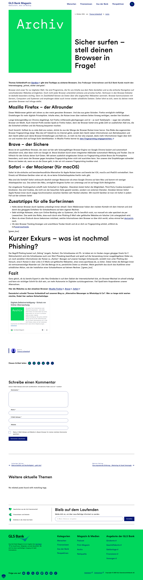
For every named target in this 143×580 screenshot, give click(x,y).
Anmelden (129, 519)
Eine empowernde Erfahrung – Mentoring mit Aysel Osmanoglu (112, 465)
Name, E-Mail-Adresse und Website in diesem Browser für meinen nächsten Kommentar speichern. (40, 433)
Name (13, 409)
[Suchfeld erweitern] (132, 4)
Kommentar (15, 390)
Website (13, 424)
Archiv (107, 14)
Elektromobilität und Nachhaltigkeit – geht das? (26, 465)
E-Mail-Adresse (16, 417)
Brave (67, 289)
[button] (3, 576)
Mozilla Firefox (55, 289)
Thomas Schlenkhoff (95, 14)
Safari (75, 289)
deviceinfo (128, 218)
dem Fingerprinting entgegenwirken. (96, 138)
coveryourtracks (22, 227)
